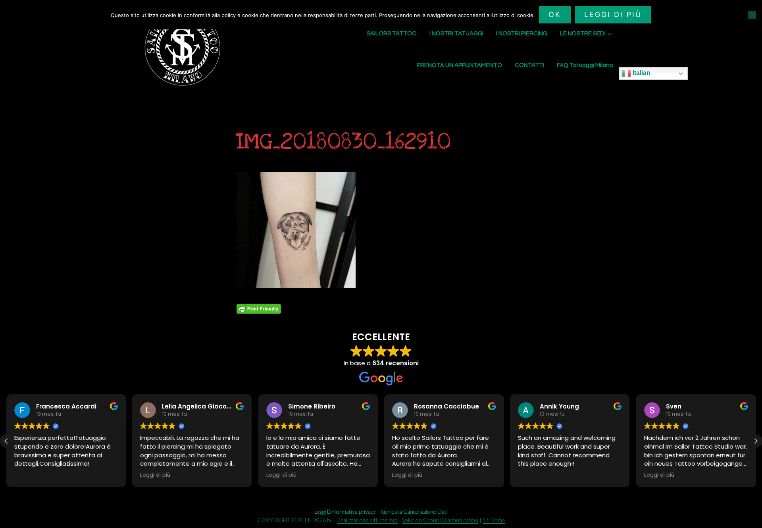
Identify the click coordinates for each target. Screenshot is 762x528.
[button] (756, 441)
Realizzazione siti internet (367, 519)
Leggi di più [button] (263, 475)
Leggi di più (613, 14)
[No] (752, 15)
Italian (640, 72)
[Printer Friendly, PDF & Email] (259, 309)
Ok (554, 14)
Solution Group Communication (440, 519)
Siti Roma (494, 519)
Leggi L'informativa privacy (345, 511)
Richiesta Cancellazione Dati (414, 511)
